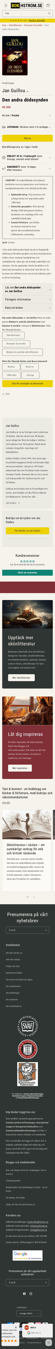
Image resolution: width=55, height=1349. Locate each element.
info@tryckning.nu (38, 1226)
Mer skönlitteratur (21, 677)
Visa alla (6, 802)
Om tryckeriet (12, 999)
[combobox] (27, 13)
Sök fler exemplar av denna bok (27, 383)
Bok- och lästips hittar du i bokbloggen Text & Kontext (26, 1172)
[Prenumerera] (46, 930)
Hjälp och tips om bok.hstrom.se (20, 1204)
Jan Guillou (13, 90)
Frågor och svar (13, 966)
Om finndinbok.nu (14, 1006)
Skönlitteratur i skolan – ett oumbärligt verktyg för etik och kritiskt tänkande (26, 849)
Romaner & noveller (16, 343)
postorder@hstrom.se (38, 1222)
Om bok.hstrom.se (14, 953)
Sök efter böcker (13, 959)
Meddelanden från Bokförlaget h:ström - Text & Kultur (27, 1189)
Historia (30, 366)
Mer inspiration (19, 768)
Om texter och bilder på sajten (19, 979)
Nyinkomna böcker (14, 973)
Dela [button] (8, 394)
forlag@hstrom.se (38, 1230)
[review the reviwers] (18, 1333)
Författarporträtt (13, 1181)
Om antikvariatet (13, 986)
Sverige (30, 375)
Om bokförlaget (13, 993)
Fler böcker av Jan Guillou (27, 530)
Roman (11, 366)
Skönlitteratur (13, 335)
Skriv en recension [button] (27, 572)
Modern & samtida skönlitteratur (22, 352)
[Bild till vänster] (21, 897)
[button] (6, 5)
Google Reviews (37, 21)
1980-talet (11, 375)
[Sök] (49, 13)
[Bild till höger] (34, 897)
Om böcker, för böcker (15, 1198)
